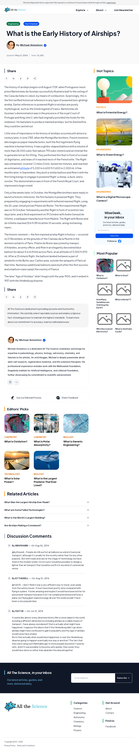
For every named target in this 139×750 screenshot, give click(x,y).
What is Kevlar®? (123, 299)
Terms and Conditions (26, 746)
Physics (101, 107)
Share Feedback (69, 397)
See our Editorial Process (28, 397)
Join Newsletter (123, 10)
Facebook (110, 726)
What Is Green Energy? (110, 154)
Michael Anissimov (31, 45)
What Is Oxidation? (15, 441)
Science (78, 708)
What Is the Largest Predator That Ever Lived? (45, 482)
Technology (12, 474)
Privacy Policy (9, 746)
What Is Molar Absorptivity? (42, 443)
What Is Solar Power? (12, 480)
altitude (24, 168)
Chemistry (10, 437)
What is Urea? (121, 275)
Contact (109, 712)
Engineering (103, 149)
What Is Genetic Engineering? (73, 443)
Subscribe (114, 236)
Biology (68, 437)
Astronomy (79, 717)
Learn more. (111, 3)
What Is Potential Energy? (111, 112)
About (108, 708)
